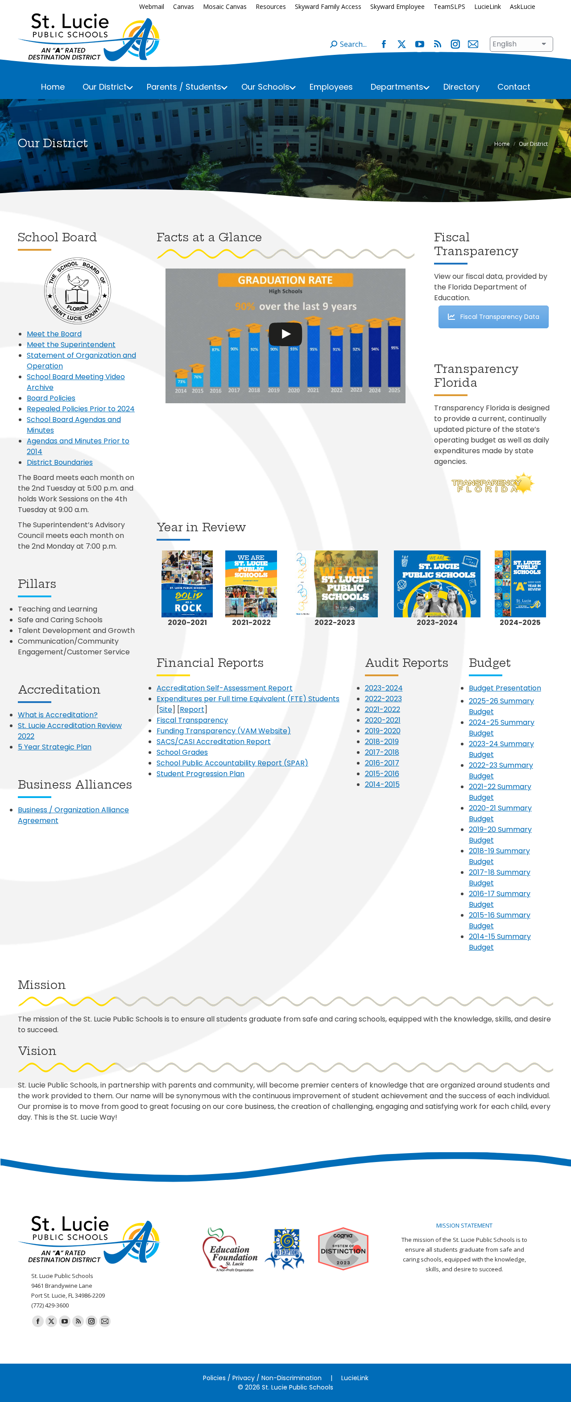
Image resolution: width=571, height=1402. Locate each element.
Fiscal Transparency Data (499, 316)
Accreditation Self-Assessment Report (225, 688)
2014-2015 (382, 784)
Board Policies (51, 398)
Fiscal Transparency (192, 720)
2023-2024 (384, 688)
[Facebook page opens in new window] (384, 44)
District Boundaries (60, 462)
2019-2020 (383, 731)
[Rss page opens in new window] (437, 44)
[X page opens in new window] (401, 44)
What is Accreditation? (58, 715)
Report (192, 709)
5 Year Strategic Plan (54, 747)
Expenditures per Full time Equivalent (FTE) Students (248, 699)
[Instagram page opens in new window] (455, 44)
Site (165, 709)
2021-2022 (382, 709)
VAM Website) (265, 731)
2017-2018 (382, 752)
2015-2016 (382, 774)
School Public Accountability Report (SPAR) (232, 763)
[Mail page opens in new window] (473, 44)
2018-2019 (382, 741)
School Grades (182, 752)
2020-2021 (383, 720)
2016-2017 (382, 763)
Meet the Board (54, 334)
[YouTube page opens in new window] (419, 44)
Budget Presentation (505, 688)
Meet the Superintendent (71, 344)
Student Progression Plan (200, 774)
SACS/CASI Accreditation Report (214, 741)
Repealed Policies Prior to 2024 (81, 409)
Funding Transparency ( (198, 731)
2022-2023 (383, 699)
